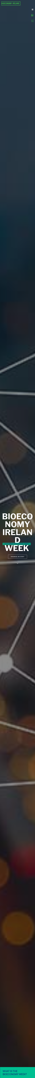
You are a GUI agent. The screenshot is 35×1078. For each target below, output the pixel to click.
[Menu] (32, 9)
